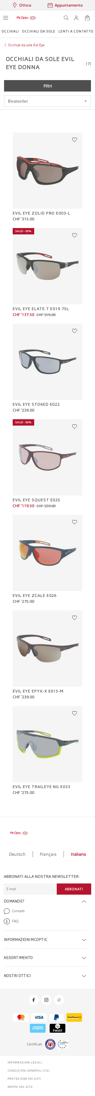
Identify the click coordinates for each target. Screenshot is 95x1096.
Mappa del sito (20, 1087)
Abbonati (74, 889)
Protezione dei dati (24, 1078)
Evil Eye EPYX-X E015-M (38, 691)
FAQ (15, 921)
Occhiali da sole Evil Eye (26, 45)
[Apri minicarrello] (87, 17)
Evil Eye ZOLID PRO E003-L (41, 213)
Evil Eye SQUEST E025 (36, 500)
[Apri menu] (5, 17)
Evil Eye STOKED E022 (36, 404)
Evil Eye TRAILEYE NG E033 (41, 787)
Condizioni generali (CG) (29, 1070)
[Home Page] (26, 18)
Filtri (47, 86)
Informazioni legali (25, 1062)
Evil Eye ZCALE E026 (34, 596)
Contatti (18, 911)
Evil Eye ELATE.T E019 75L (41, 309)
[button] (76, 17)
